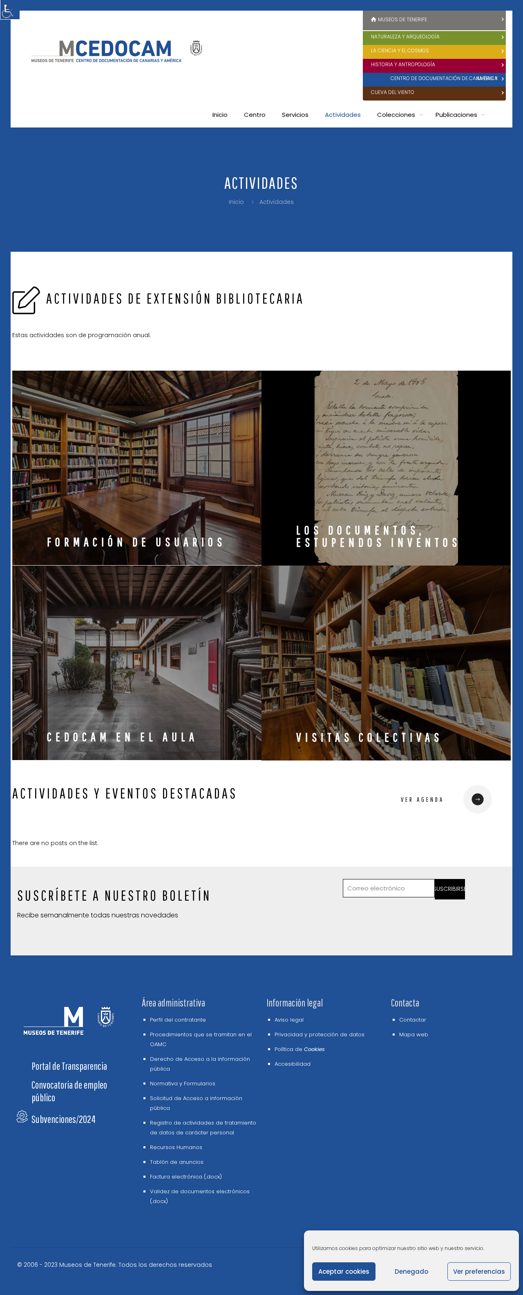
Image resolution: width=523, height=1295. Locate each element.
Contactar (412, 1020)
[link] (477, 799)
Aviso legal (289, 1020)
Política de (300, 1049)
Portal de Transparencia (69, 1066)
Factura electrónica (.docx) (186, 1177)
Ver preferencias (479, 1271)
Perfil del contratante (178, 1020)
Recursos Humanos (176, 1147)
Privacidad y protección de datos (319, 1034)
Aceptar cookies (343, 1271)
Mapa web (413, 1034)
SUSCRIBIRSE (450, 889)
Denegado (411, 1271)
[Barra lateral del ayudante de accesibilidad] (10, 10)
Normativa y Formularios (182, 1083)
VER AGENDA (422, 799)
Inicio (236, 202)
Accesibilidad (293, 1064)
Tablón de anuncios (176, 1162)
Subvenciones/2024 (63, 1119)
